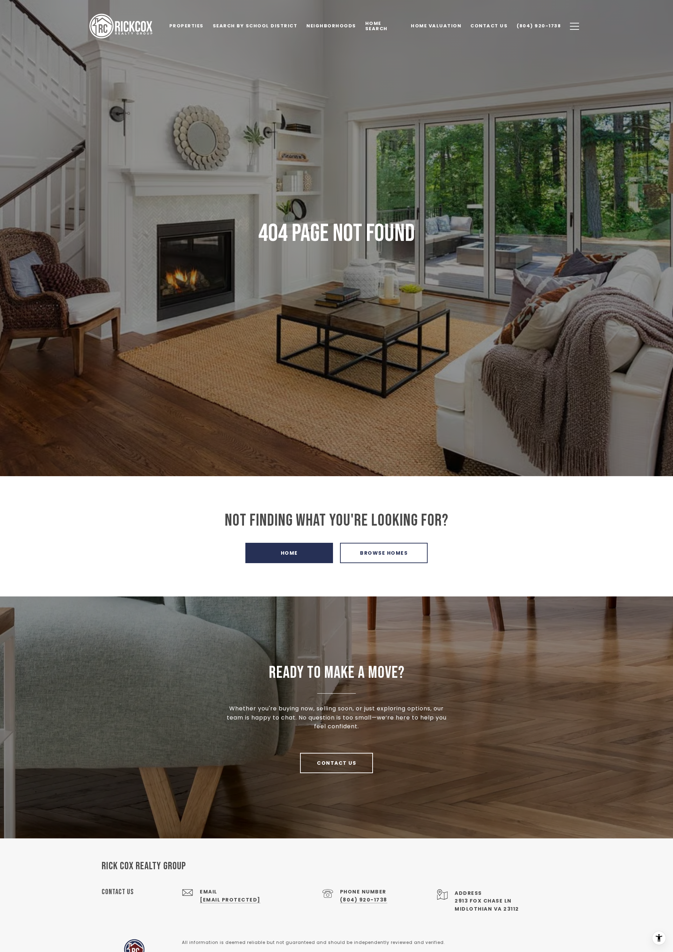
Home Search (376, 26)
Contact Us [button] (336, 763)
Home (289, 552)
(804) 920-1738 (363, 899)
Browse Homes (384, 552)
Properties (186, 25)
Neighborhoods (331, 25)
